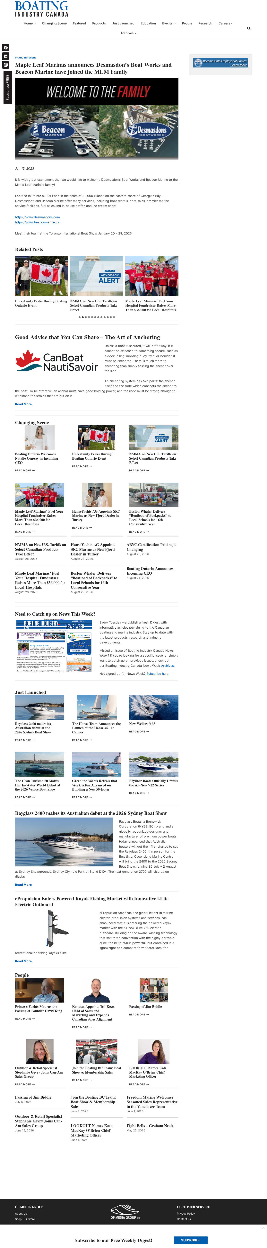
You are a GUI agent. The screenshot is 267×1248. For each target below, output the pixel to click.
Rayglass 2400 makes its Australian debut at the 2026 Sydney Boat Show (33, 728)
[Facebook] (5, 47)
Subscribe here (157, 674)
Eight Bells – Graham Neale (150, 1125)
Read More (23, 404)
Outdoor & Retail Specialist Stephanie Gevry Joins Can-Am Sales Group (39, 1072)
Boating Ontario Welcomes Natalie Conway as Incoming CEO (36, 458)
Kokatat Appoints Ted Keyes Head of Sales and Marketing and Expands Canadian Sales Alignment (93, 1013)
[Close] (263, 1228)
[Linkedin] (5, 56)
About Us (21, 1213)
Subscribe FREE (7, 88)
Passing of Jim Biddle (145, 1006)
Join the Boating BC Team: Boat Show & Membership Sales (96, 1070)
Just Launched (123, 23)
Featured (79, 23)
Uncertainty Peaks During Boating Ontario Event (91, 456)
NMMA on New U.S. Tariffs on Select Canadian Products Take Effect (38, 305)
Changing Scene (54, 23)
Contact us (184, 1219)
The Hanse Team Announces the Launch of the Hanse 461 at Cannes (96, 728)
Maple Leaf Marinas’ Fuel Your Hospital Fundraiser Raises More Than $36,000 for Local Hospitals (95, 305)
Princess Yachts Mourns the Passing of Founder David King (38, 1008)
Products (99, 23)
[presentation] (41, 276)
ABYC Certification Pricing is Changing (151, 547)
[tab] (80, 317)
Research (205, 23)
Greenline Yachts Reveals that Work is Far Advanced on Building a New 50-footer (94, 785)
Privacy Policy (186, 1213)
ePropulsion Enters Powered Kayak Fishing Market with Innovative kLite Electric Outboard (91, 901)
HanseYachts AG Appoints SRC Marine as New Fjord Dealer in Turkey (149, 305)
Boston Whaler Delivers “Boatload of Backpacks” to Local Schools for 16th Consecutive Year (150, 518)
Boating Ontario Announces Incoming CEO (150, 571)
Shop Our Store (25, 1219)
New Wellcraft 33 (142, 723)
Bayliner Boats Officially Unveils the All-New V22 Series (153, 783)
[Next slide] (172, 285)
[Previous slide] (21, 285)
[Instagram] (5, 64)
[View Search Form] (249, 28)
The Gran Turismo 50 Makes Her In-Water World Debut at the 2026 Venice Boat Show (37, 785)
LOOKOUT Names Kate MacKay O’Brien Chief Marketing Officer (148, 1072)
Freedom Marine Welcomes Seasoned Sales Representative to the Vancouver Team (152, 1102)
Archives (167, 666)
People (187, 23)
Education (148, 23)
